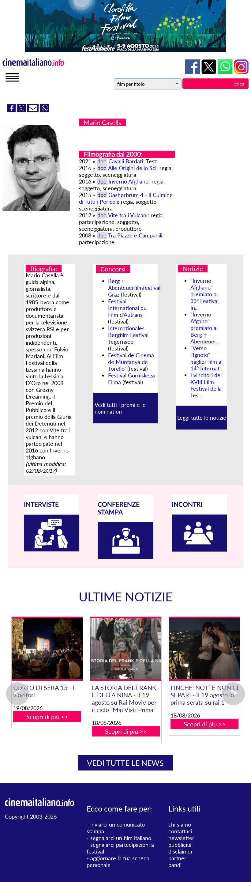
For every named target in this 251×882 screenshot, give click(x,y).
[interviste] (52, 549)
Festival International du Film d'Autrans (127, 308)
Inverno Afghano (128, 181)
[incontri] (199, 549)
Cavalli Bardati (125, 161)
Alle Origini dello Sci (132, 168)
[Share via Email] (33, 110)
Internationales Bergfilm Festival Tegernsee (128, 335)
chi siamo (179, 824)
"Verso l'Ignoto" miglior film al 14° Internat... (206, 358)
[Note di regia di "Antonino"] (145, 649)
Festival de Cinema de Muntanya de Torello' (131, 362)
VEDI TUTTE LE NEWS (125, 762)
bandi (175, 864)
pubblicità (180, 844)
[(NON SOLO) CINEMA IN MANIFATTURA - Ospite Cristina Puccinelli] (66, 649)
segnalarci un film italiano (120, 838)
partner (177, 858)
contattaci (180, 831)
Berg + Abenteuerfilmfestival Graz (134, 288)
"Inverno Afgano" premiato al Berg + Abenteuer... (205, 328)
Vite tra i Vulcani (128, 215)
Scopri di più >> (66, 724)
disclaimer (180, 851)
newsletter (181, 838)
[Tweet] (22, 110)
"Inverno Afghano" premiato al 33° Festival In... (204, 294)
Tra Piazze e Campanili (135, 235)
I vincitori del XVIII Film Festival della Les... (206, 385)
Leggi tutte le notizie (201, 417)
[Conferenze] (125, 556)
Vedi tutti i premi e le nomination (120, 408)
